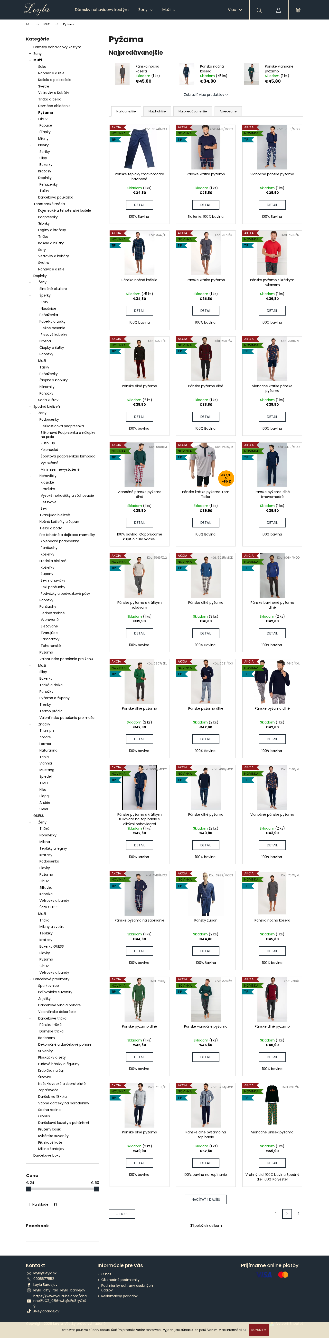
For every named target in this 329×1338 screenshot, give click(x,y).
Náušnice (48, 308)
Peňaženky (48, 184)
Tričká (44, 828)
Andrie (44, 802)
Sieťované (49, 626)
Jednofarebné (53, 613)
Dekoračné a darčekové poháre (65, 1044)
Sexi (44, 508)
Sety (44, 301)
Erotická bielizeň (52, 560)
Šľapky (45, 131)
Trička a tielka (49, 99)
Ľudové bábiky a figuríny (58, 1063)
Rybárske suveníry (53, 1135)
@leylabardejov (46, 1311)
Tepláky (46, 933)
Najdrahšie (157, 111)
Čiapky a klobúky (53, 380)
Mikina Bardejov (51, 1148)
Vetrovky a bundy (54, 900)
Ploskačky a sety (52, 1057)
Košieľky (47, 554)
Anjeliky (44, 998)
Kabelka (46, 894)
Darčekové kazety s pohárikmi (63, 1122)
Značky (44, 724)
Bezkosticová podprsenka (62, 426)
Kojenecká (49, 449)
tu (244, 1330)
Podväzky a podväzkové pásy (65, 593)
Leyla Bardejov (45, 1284)
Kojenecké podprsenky (60, 541)
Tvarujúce (49, 632)
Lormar (45, 743)
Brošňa (45, 341)
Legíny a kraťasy (52, 230)
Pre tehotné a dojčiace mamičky (67, 534)
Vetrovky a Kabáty (53, 92)
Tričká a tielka (51, 685)
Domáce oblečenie (54, 105)
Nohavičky (47, 475)
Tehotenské (51, 645)
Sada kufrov (48, 399)
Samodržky (50, 639)
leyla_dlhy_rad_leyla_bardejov (59, 1290)
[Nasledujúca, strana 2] (287, 1214)
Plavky (43, 145)
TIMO (43, 783)
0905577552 (43, 1278)
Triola (44, 756)
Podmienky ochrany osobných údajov (127, 1288)
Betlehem (46, 1037)
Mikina (44, 841)
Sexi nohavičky (53, 580)
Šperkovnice (48, 985)
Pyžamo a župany (54, 697)
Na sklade (44, 1204)
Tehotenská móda (49, 203)
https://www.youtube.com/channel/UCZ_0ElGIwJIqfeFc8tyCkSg (60, 1301)
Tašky (44, 190)
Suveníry (45, 1051)
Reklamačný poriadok (119, 1296)
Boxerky (45, 164)
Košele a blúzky (51, 243)
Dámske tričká (51, 1031)
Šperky (45, 295)
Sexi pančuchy (53, 587)
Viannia (45, 763)
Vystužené (49, 462)
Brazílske (48, 488)
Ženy (37, 53)
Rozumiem (258, 1330)
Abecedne (228, 111)
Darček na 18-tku (52, 1096)
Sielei (43, 809)
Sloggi (44, 795)
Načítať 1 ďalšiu (206, 1199)
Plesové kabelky (54, 334)
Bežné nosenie (53, 328)
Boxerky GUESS (51, 946)
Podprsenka (49, 861)
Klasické (47, 482)
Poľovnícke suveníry (55, 992)
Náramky (47, 386)
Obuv (42, 119)
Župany (47, 573)
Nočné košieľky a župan (59, 521)
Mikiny (43, 138)
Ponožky (46, 354)
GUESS (38, 815)
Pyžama (45, 112)
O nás (106, 1274)
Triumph (46, 730)
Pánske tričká (50, 1024)
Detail (139, 204)
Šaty (42, 249)
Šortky (44, 151)
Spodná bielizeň (46, 406)
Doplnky (45, 177)
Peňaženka (48, 314)
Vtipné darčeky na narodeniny (63, 1103)
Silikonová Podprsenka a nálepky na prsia (68, 434)
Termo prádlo (51, 711)
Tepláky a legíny (53, 848)
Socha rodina (49, 1109)
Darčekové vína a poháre (59, 1005)
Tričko (43, 236)
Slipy (43, 158)
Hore (124, 1213)
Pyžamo (46, 652)
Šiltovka (45, 887)
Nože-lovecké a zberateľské (62, 1083)
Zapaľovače (48, 1090)
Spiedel (45, 776)
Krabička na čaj (51, 1070)
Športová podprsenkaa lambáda (68, 456)
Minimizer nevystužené (60, 469)
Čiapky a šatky (51, 347)
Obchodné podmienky (120, 1279)
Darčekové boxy (46, 1155)
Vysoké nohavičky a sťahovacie (67, 495)
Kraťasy (44, 171)
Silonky (44, 223)
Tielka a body (50, 528)
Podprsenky (48, 217)
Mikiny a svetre (52, 926)
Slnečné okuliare (53, 288)
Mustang (46, 769)
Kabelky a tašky (52, 321)
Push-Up (48, 443)
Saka (42, 66)
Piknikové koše (50, 1142)
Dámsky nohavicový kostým (57, 47)
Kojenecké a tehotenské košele (64, 210)
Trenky (45, 704)
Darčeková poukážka (55, 197)
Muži (37, 60)
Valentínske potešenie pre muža (66, 717)
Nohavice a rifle (51, 73)
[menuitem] (101, 10)
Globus (44, 1116)
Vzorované (50, 619)
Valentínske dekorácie (57, 1011)
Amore (45, 737)
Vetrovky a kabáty (53, 256)
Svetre (43, 86)
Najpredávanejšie (193, 111)
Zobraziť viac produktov (204, 94)
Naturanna (48, 750)
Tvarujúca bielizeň (54, 515)
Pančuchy (49, 547)
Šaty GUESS (48, 907)
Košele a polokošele (54, 79)
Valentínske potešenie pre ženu (66, 658)
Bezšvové (48, 502)
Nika (42, 789)
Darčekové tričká (52, 1018)
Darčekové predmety (51, 979)
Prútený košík (49, 1129)
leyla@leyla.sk (44, 1273)
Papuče (45, 125)
